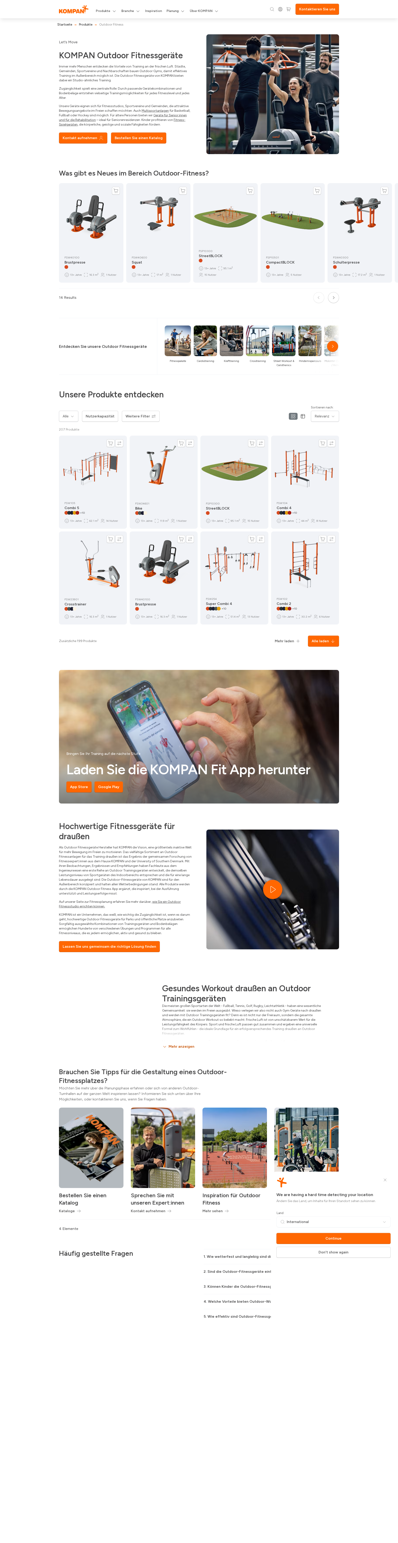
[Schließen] (385, 1179)
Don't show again (333, 1252)
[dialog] (199, 771)
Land (280, 1213)
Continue (333, 1238)
